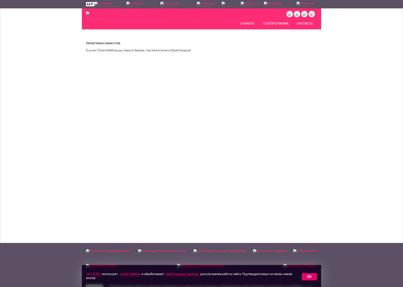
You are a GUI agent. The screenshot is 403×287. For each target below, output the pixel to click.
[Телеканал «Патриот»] (307, 4)
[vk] (290, 14)
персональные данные (182, 274)
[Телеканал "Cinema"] (250, 4)
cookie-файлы (129, 274)
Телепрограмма (276, 23)
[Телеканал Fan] (229, 4)
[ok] (297, 14)
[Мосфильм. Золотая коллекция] (278, 4)
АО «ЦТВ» (94, 274)
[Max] (312, 14)
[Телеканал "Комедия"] (207, 4)
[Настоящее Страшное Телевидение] (176, 4)
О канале (247, 23)
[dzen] (304, 14)
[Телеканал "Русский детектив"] (108, 4)
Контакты (305, 23)
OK (309, 276)
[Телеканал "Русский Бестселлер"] (141, 4)
